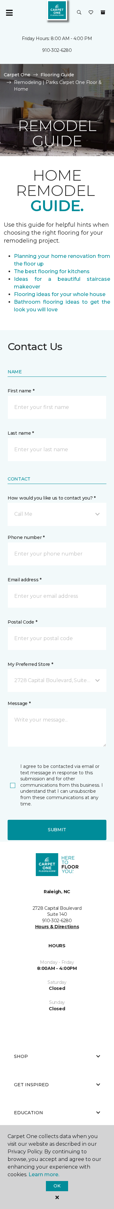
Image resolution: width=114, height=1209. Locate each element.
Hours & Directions (57, 926)
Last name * (21, 433)
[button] (79, 13)
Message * (19, 703)
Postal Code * (22, 622)
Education (28, 1113)
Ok (57, 1186)
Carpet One (17, 75)
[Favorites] (91, 13)
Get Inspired (31, 1085)
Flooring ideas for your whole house (59, 294)
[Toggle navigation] (9, 13)
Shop (21, 1056)
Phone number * (26, 537)
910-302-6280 (57, 50)
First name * (21, 391)
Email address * (24, 579)
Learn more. (43, 1174)
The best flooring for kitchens (52, 271)
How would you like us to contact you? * (52, 498)
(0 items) (103, 12)
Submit (57, 829)
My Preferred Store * (30, 664)
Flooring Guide (57, 75)
